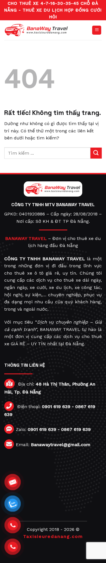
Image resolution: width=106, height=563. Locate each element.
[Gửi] (96, 153)
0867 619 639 (76, 429)
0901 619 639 (56, 406)
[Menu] (96, 30)
